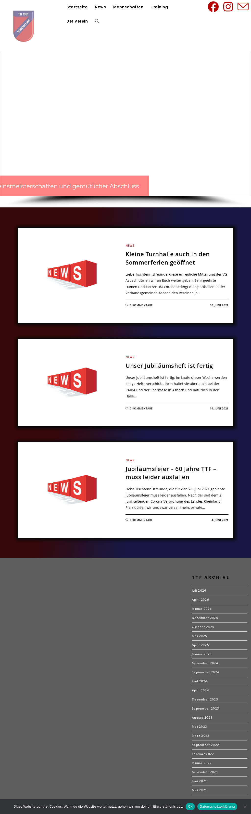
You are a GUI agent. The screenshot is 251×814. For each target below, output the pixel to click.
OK (190, 806)
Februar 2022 (203, 754)
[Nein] (244, 806)
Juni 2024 (199, 681)
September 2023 (205, 708)
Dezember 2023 (205, 699)
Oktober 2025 (203, 627)
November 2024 (205, 663)
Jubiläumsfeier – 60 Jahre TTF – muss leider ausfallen (171, 473)
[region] (125, 116)
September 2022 (205, 745)
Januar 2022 (202, 763)
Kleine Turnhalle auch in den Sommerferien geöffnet (168, 258)
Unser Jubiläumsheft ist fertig (169, 365)
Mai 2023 (199, 727)
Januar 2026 (202, 609)
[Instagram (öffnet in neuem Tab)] (229, 6)
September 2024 (205, 672)
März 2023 (201, 736)
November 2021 (205, 772)
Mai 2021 (199, 790)
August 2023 (202, 717)
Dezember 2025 (205, 618)
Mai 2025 (199, 636)
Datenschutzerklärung (217, 806)
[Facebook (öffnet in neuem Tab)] (214, 6)
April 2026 (200, 600)
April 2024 (200, 690)
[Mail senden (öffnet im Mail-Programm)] (244, 7)
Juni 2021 (199, 781)
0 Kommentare (141, 305)
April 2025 (200, 645)
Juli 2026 (199, 590)
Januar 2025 (202, 654)
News (130, 245)
